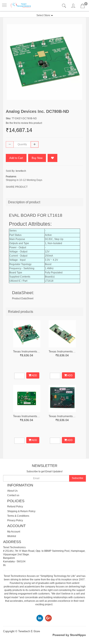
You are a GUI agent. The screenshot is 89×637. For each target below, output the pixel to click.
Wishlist (11, 536)
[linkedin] (39, 617)
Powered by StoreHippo (69, 635)
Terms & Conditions (18, 515)
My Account (13, 531)
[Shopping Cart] (82, 6)
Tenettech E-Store (29, 631)
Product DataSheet (22, 298)
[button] (44, 15)
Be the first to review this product (24, 123)
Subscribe (77, 478)
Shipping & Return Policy (21, 511)
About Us (12, 490)
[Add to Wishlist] (52, 158)
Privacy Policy (15, 520)
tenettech (21, 170)
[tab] (64, 6)
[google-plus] (48, 617)
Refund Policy (15, 506)
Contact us (13, 495)
